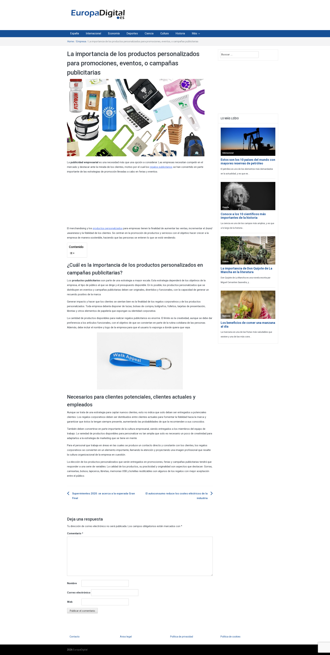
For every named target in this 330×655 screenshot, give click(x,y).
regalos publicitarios (161, 167)
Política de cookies (230, 636)
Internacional (93, 33)
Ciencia (149, 33)
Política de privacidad (181, 636)
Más (194, 33)
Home (70, 41)
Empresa (81, 41)
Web (70, 601)
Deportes (132, 33)
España (74, 33)
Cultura (164, 33)
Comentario (75, 533)
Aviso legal (126, 636)
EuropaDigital (80, 649)
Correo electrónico (78, 592)
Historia (180, 33)
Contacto (75, 636)
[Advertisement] (196, 14)
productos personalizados (108, 228)
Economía (114, 33)
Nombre (72, 583)
